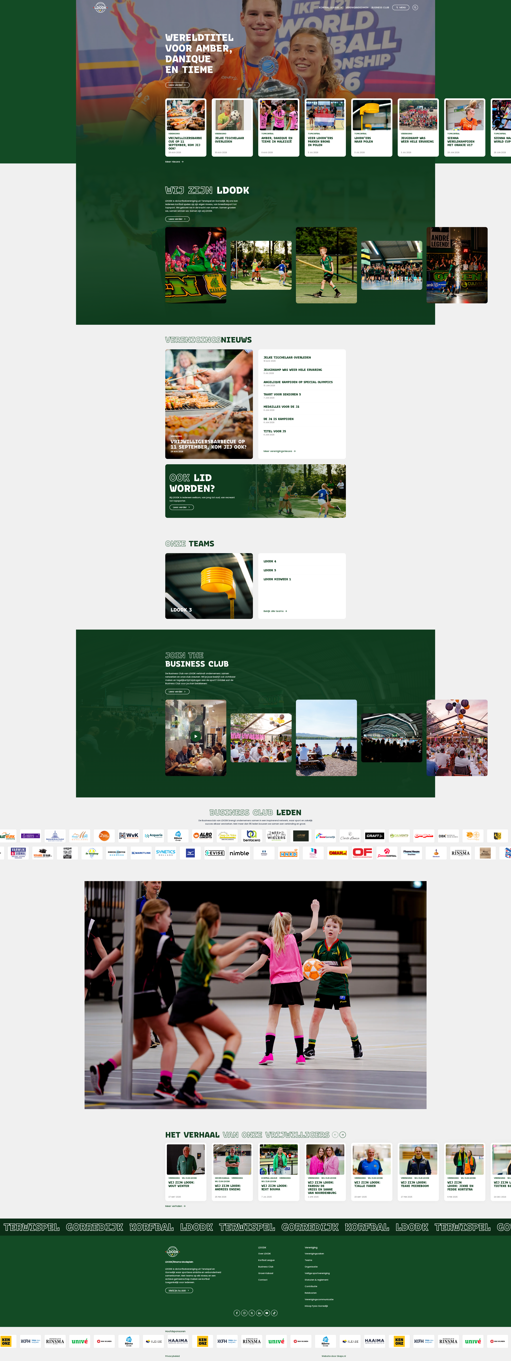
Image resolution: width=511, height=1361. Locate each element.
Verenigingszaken (357, 7)
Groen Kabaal (265, 1273)
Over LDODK (264, 1253)
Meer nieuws (172, 161)
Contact (262, 1279)
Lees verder (175, 85)
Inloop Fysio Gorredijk (316, 1306)
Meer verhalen (173, 1206)
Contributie (311, 1286)
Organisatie (311, 1266)
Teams (308, 1260)
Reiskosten (311, 1292)
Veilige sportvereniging (317, 1273)
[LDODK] (100, 7)
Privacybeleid (172, 1356)
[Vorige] (335, 1135)
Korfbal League (266, 1260)
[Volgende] (342, 1135)
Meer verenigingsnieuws (278, 451)
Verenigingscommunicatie (319, 1299)
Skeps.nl (341, 1356)
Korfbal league (329, 7)
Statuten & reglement (316, 1279)
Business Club (380, 7)
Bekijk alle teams (274, 611)
